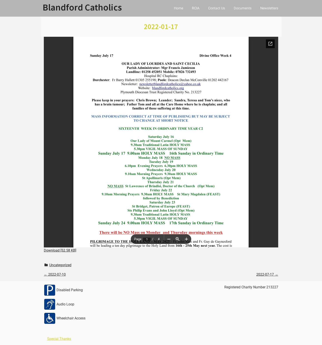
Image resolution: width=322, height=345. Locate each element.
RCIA (195, 8)
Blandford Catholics (82, 7)
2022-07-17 (267, 274)
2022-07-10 (55, 274)
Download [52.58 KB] (60, 250)
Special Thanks (59, 339)
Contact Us (216, 8)
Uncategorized (60, 265)
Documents (242, 8)
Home (178, 8)
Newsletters (269, 8)
